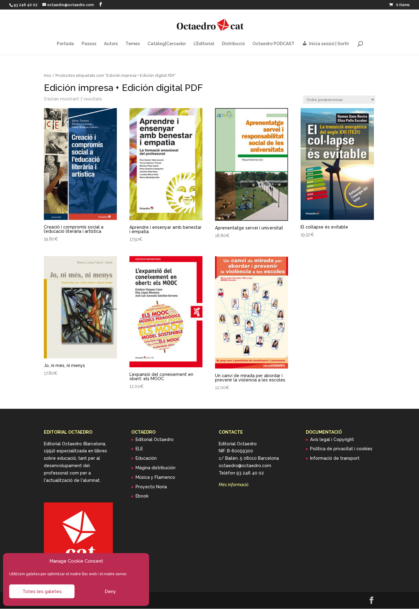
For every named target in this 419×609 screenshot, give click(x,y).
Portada (65, 43)
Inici (47, 75)
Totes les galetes (42, 591)
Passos (89, 43)
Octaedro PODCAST (273, 43)
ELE (139, 448)
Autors (111, 43)
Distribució (233, 43)
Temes (132, 43)
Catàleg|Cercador (167, 43)
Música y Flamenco (155, 477)
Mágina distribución (155, 467)
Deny (110, 591)
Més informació (233, 484)
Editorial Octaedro (155, 439)
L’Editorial (204, 43)
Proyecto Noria (151, 486)
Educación (146, 458)
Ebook (142, 496)
